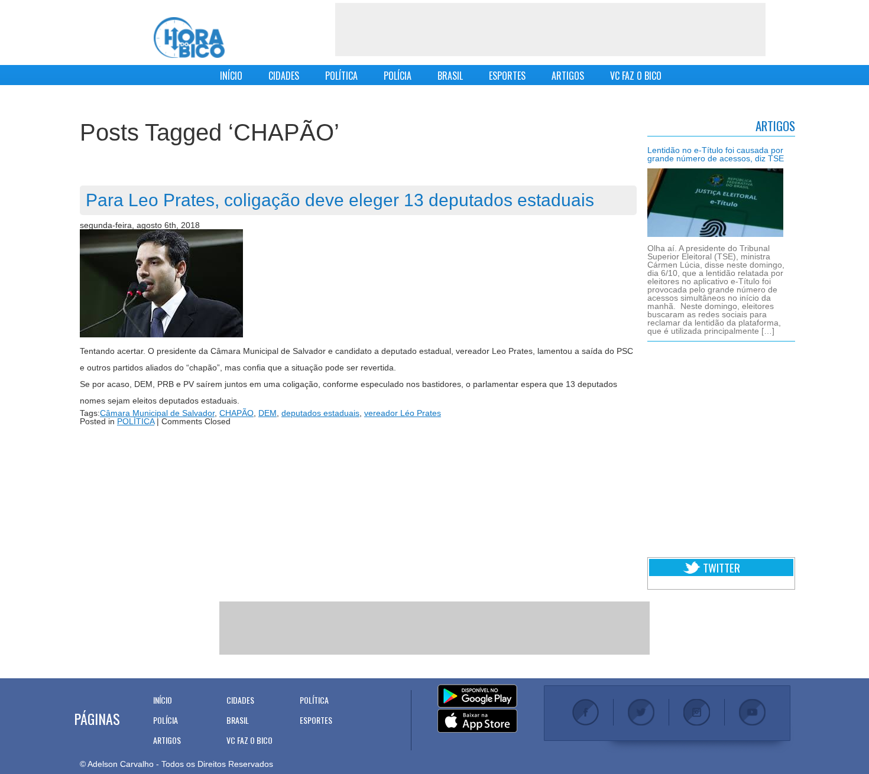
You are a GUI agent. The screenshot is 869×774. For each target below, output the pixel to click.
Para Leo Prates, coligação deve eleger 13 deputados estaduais (340, 200)
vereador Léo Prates (402, 413)
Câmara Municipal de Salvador (157, 413)
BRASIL (450, 76)
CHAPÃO (236, 413)
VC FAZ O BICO (636, 76)
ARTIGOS (568, 76)
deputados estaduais (320, 413)
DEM (267, 413)
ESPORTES (507, 76)
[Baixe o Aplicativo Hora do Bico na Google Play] (477, 696)
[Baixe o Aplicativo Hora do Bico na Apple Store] (477, 721)
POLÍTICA (341, 76)
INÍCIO (231, 76)
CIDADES (283, 76)
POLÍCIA (397, 76)
